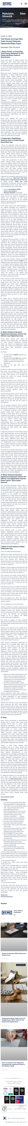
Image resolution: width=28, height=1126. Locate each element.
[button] (21, 4)
